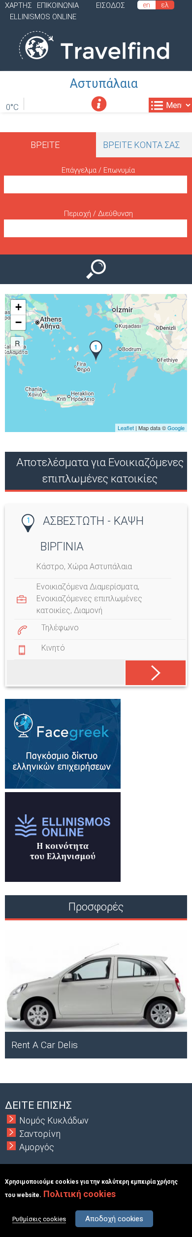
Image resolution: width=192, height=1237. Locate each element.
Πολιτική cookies (79, 1194)
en (146, 5)
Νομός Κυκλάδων (54, 1120)
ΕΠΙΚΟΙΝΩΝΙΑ (58, 5)
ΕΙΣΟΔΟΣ (110, 5)
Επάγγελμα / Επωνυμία (98, 170)
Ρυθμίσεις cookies (39, 1219)
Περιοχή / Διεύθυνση (98, 213)
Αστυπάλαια (104, 83)
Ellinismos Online (43, 16)
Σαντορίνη (40, 1133)
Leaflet (126, 428)
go (149, 670)
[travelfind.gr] (94, 64)
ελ (165, 5)
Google (176, 428)
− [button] (18, 322)
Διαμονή (88, 610)
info (99, 103)
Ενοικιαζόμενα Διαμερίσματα (87, 586)
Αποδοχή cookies (114, 1218)
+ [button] (18, 307)
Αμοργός (36, 1147)
